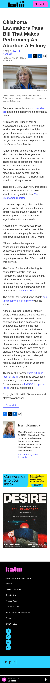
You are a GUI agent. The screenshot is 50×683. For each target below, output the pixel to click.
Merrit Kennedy (11, 52)
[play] (4, 679)
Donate (41, 4)
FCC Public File (12, 607)
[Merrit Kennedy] (9, 429)
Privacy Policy (12, 601)
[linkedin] (8, 642)
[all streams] (46, 679)
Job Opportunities (13, 589)
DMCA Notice (11, 624)
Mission (9, 584)
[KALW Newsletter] (25, 480)
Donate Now (11, 595)
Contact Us (10, 618)
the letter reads (27, 290)
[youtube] (8, 647)
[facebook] (8, 631)
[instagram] (8, 636)
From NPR (11, 405)
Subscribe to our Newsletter (18, 612)
